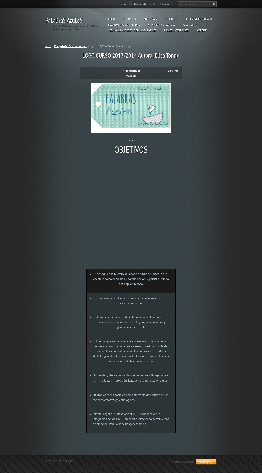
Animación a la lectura (161, 24)
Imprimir (165, 4)
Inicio (111, 19)
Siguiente (173, 70)
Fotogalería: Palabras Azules (70, 46)
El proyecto (129, 19)
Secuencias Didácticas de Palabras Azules (132, 30)
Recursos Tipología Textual (124, 24)
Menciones (171, 19)
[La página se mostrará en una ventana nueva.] (131, 107)
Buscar (213, 4)
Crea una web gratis (184, 462)
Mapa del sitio (140, 4)
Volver (131, 140)
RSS (154, 4)
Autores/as (150, 19)
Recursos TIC (190, 24)
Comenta (202, 30)
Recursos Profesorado (198, 19)
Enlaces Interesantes (176, 30)
